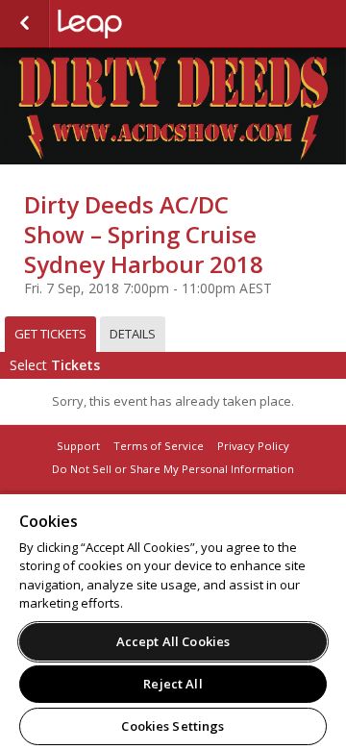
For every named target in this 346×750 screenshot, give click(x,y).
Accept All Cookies (173, 641)
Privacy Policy (253, 445)
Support (78, 445)
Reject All (172, 683)
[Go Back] (24, 24)
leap (154, 24)
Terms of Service (158, 445)
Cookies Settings (172, 726)
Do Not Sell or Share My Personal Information (173, 469)
